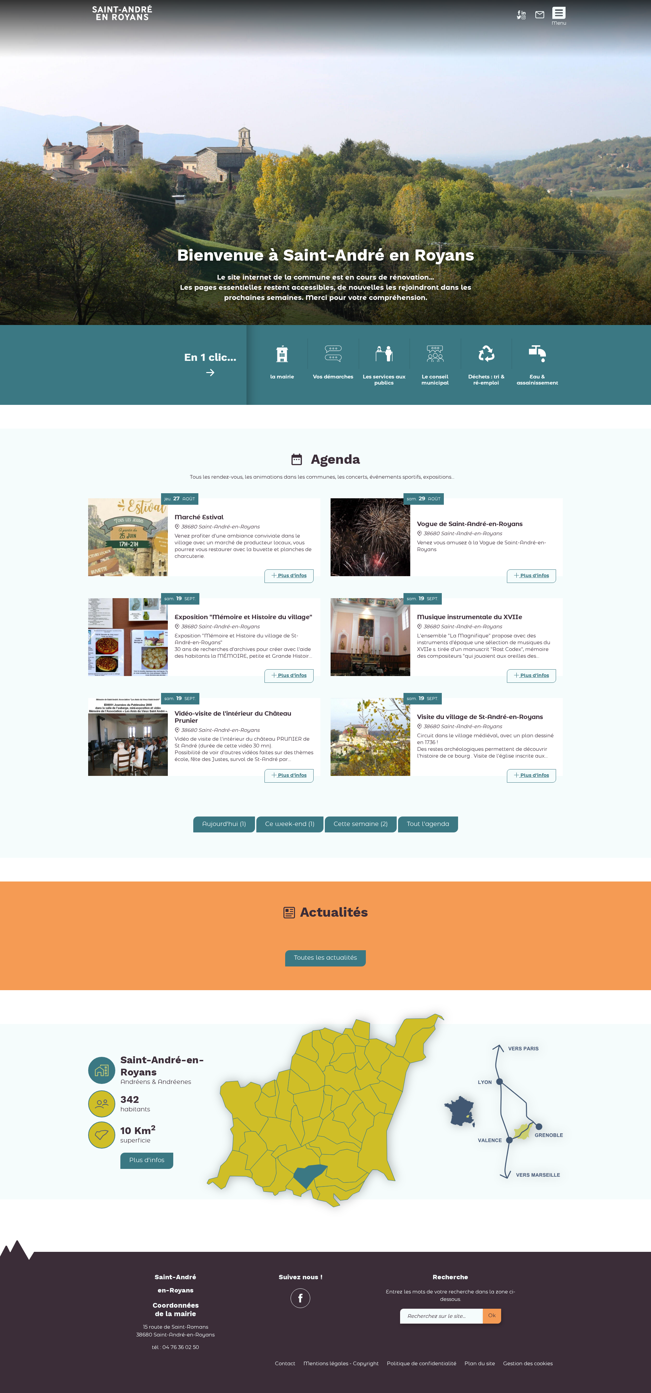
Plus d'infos (146, 1160)
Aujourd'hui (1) (224, 824)
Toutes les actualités (325, 958)
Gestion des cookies (528, 1363)
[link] (539, 16)
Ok (492, 1315)
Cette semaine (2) (361, 824)
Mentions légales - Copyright (341, 1363)
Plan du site (480, 1363)
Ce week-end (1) (290, 824)
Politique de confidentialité (421, 1363)
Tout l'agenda (428, 824)
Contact (285, 1363)
